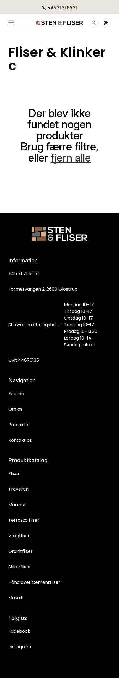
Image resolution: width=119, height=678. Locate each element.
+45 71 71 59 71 (23, 273)
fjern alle (71, 157)
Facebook (19, 631)
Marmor (17, 504)
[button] (11, 23)
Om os (15, 409)
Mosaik (15, 598)
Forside (16, 393)
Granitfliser (20, 551)
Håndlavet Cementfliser (34, 582)
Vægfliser (19, 536)
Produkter (19, 424)
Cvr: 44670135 (23, 360)
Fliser (14, 473)
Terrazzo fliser (23, 520)
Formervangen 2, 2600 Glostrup (42, 289)
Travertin (18, 489)
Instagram (19, 647)
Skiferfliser (19, 567)
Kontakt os (20, 440)
